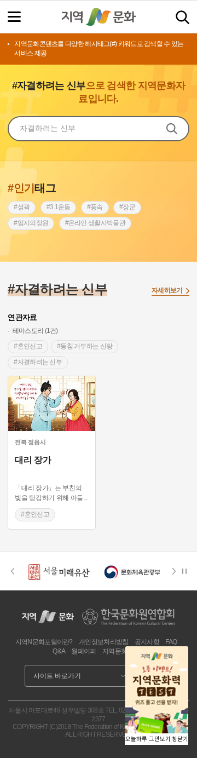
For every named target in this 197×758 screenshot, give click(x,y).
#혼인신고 (28, 346)
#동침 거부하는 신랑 (84, 346)
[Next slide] (177, 571)
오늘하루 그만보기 (148, 739)
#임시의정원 (31, 223)
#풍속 (95, 207)
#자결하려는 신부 (38, 362)
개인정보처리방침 (103, 642)
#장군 (127, 207)
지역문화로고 (121, 651)
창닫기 (180, 739)
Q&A (59, 651)
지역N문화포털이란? (44, 642)
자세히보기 (167, 290)
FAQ (171, 642)
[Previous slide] (12, 571)
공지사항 (147, 642)
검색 (182, 17)
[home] (98, 17)
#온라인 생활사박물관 (95, 223)
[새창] (51, 403)
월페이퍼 (83, 651)
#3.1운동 (59, 207)
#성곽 (22, 207)
